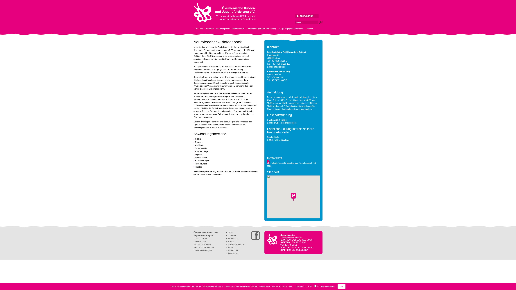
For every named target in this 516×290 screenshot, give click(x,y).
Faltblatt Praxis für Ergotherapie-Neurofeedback (291, 164)
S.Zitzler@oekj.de (281, 140)
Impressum (233, 250)
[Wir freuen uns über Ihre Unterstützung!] (272, 244)
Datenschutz (233, 253)
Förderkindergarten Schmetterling (261, 29)
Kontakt (231, 241)
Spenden (309, 29)
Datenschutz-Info (303, 286)
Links (230, 247)
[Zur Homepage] (203, 21)
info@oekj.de (279, 67)
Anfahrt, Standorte (236, 244)
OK (341, 286)
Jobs (230, 232)
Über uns (199, 29)
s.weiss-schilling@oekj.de (285, 123)
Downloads (306, 16)
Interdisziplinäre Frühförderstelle (230, 29)
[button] (293, 197)
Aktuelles (210, 29)
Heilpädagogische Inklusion (291, 29)
